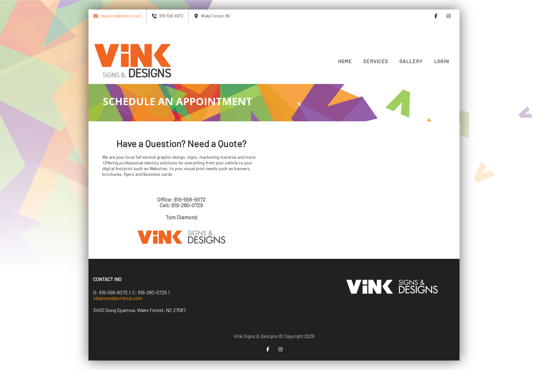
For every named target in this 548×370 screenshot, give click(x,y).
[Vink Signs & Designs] (133, 61)
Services (375, 61)
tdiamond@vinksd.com (117, 298)
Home (345, 61)
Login (441, 61)
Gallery (411, 61)
